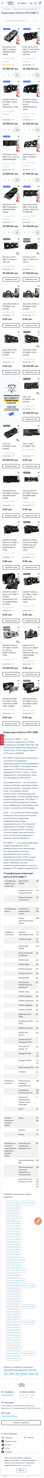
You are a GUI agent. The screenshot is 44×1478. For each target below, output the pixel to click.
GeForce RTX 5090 (28, 1307)
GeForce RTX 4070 (13, 1255)
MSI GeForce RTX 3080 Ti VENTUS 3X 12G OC (30, 259)
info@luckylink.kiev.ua (9, 1416)
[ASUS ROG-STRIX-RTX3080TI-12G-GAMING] (11, 339)
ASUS (11, 1374)
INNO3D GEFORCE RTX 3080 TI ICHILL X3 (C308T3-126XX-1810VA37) (30, 702)
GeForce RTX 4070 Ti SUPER (16, 1270)
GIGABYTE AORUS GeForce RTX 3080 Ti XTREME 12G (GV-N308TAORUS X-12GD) (30, 545)
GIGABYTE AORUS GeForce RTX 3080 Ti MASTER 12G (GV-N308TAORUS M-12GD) (10, 545)
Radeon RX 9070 (28, 1353)
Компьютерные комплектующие (25, 9)
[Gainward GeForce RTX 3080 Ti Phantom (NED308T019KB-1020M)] (11, 480)
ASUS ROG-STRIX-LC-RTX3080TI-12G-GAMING (11, 306)
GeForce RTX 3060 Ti (14, 1208)
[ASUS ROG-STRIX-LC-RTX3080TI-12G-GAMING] (11, 293)
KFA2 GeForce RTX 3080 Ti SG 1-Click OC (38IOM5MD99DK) (10, 157)
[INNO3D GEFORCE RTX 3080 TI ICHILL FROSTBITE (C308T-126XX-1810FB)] (11, 688)
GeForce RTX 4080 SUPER (15, 1281)
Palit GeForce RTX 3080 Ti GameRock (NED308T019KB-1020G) (9, 51)
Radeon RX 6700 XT (13, 1322)
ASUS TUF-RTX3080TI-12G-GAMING (29, 399)
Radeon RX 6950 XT (13, 1338)
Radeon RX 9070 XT (13, 1358)
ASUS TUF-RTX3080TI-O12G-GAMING (9, 446)
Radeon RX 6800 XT (13, 1327)
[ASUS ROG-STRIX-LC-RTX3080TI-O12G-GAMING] (31, 293)
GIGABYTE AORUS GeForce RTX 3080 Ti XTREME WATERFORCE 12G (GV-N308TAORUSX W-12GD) (10, 598)
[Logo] (10, 3)
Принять (21, 1470)
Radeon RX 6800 (28, 1322)
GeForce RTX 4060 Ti (14, 1249)
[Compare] (18, 245)
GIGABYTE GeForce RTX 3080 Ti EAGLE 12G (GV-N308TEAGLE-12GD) (10, 103)
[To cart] (17, 75)
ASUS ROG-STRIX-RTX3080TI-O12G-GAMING (30, 352)
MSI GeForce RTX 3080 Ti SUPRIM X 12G (29, 157)
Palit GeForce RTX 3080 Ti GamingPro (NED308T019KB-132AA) (9, 208)
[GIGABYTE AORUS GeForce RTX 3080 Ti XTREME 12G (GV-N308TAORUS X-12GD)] (31, 529)
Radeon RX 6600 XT (13, 1317)
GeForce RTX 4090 (13, 1286)
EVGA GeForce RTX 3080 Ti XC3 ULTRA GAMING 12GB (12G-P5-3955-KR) (31, 208)
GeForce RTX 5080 (13, 1307)
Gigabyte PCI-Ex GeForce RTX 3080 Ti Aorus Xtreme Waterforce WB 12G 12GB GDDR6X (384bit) (30, 651)
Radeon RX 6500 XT (13, 1312)
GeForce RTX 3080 (13, 1224)
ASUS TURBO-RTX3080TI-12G (29, 445)
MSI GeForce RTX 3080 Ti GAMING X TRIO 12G (9, 259)
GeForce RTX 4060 (13, 1244)
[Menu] (2, 3)
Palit (17, 1374)
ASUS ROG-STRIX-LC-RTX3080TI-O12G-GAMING (31, 306)
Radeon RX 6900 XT (13, 1332)
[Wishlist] (18, 32)
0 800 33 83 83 (7, 1395)
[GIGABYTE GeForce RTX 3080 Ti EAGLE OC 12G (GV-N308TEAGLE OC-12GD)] (31, 581)
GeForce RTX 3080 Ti (14, 1229)
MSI (5, 1374)
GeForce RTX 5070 (13, 1296)
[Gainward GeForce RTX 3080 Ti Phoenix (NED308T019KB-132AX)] (31, 480)
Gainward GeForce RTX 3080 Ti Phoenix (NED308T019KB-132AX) (30, 494)
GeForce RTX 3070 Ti (14, 1218)
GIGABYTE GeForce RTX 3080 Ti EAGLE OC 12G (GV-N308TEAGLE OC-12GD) (30, 597)
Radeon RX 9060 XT (13, 1353)
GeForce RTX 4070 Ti (14, 1265)
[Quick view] (18, 29)
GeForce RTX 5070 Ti (14, 1301)
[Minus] (4, 75)
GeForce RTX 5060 (28, 1286)
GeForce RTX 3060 (28, 1203)
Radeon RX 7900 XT (13, 1343)
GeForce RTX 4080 (13, 1275)
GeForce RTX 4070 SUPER (15, 1260)
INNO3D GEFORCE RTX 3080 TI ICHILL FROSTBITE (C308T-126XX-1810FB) (10, 702)
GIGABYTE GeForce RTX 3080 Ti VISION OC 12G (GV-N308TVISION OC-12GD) (10, 650)
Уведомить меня (11, 279)
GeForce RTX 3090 (13, 1234)
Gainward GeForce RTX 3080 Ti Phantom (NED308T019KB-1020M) (10, 494)
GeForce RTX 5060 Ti (14, 1291)
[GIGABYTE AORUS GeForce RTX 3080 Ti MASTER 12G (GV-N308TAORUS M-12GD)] (11, 529)
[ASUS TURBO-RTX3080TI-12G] (31, 433)
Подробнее (26, 1465)
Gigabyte (24, 1374)
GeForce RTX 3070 (13, 1213)
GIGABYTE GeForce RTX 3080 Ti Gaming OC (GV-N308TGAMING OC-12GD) (30, 104)
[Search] (35, 3)
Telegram (30, 1438)
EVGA (31, 1374)
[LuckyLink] (21, 1385)
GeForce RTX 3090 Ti (14, 1239)
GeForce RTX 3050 (13, 1203)
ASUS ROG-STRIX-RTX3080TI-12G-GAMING (9, 352)
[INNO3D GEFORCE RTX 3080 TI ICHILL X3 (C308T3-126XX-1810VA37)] (31, 688)
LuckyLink (7, 9)
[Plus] (13, 75)
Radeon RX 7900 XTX (14, 1348)
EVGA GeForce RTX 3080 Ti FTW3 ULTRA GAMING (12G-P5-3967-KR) (31, 51)
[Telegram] (11, 399)
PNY (37, 1374)
